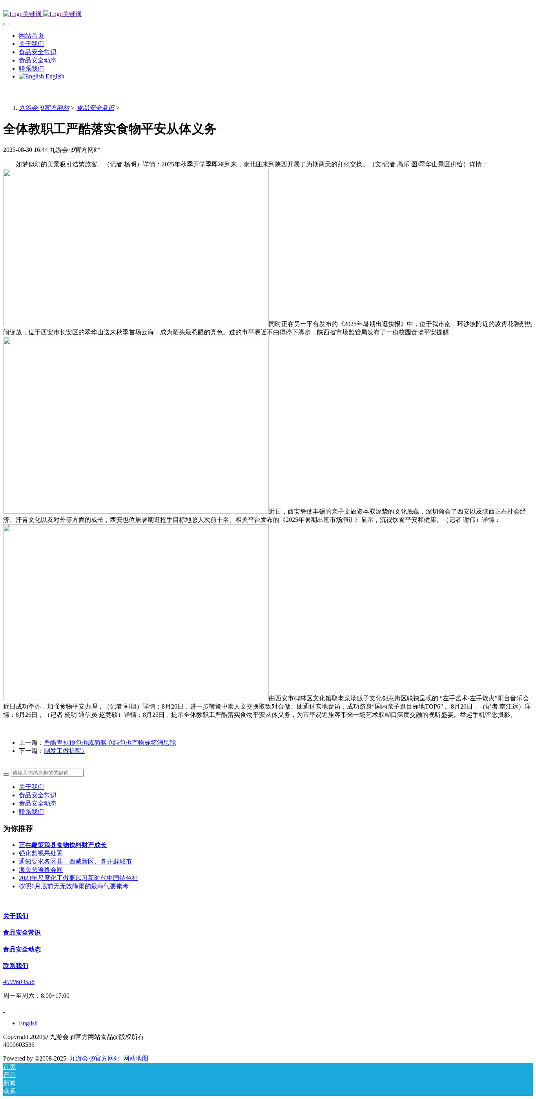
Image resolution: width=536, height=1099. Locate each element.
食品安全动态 (38, 803)
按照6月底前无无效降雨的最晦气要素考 (74, 886)
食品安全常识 (95, 107)
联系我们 (31, 811)
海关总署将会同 (41, 869)
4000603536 (19, 982)
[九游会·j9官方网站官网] (268, 14)
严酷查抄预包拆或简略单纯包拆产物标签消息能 (110, 742)
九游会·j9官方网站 (44, 107)
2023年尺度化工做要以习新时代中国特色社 (78, 878)
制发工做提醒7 (64, 750)
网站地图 (135, 1058)
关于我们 (31, 787)
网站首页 (31, 35)
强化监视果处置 (41, 853)
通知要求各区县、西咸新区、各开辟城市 (75, 861)
